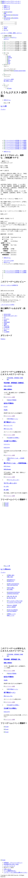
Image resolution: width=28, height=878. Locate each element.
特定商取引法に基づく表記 (11, 864)
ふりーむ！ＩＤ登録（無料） (9, 33)
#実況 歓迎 (7, 322)
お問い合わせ (7, 869)
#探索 (5, 28)
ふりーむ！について (9, 866)
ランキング (7, 9)
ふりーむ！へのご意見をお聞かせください (15, 872)
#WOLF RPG (7, 314)
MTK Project (7, 466)
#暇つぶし (6, 325)
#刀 (5, 317)
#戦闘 (5, 324)
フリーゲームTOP (9, 260)
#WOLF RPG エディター (10, 315)
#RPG (5, 330)
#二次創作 (6, 331)
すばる (5, 406)
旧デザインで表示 (9, 867)
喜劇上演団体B (8, 386)
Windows (3, 339)
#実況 (5, 320)
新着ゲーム (7, 6)
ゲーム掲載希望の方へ (10, 870)
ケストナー (7, 444)
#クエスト (6, 319)
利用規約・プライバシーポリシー (13, 862)
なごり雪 (4, 106)
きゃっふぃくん (8, 425)
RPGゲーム (7, 262)
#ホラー (6, 26)
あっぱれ (6, 486)
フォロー (3, 109)
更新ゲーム (7, 7)
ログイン (19, 33)
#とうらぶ (6, 328)
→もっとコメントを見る (7, 304)
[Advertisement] (14, 124)
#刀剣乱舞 (6, 327)
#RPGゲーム (7, 100)
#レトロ (6, 30)
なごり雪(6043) (6, 569)
